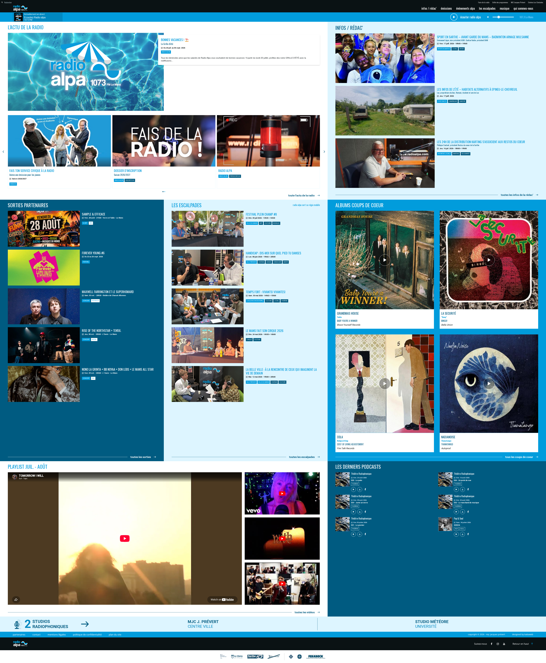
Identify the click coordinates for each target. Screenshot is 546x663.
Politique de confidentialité (87, 634)
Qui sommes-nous (523, 8)
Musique (504, 8)
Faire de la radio (483, 2)
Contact (36, 634)
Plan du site (115, 634)
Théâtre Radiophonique (361, 473)
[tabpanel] (59, 151)
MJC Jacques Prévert (518, 2)
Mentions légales (57, 634)
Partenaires (19, 634)
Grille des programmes (500, 2)
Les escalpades (487, 8)
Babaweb (528, 634)
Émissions (446, 8)
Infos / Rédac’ (429, 8)
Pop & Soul (458, 518)
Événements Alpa (465, 8)
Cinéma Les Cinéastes (535, 2)
